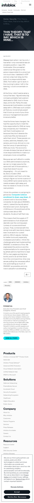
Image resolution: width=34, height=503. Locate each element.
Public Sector (7, 404)
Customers (6, 418)
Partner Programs (9, 421)
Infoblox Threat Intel (7, 12)
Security (10, 10)
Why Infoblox (7, 415)
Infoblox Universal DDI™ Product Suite (15, 357)
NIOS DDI (6, 360)
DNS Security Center (10, 450)
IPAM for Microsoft (9, 375)
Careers (5, 433)
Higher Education (9, 401)
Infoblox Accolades (9, 430)
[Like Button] (26, 274)
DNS (10, 282)
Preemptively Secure (10, 386)
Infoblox (26, 282)
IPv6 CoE (23, 10)
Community (6, 1)
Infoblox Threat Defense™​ (11, 363)
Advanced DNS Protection (11, 366)
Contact (14, 3)
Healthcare (6, 398)
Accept (17, 492)
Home (5, 19)
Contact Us (7, 436)
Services (6, 424)
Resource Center (8, 444)
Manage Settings (17, 487)
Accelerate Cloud (9, 389)
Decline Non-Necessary (17, 497)
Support (6, 447)
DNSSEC (17, 282)
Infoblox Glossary (9, 453)
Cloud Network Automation (12, 369)
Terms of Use (20, 479)
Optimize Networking (10, 383)
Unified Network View (10, 372)
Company (4, 10)
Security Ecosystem (9, 392)
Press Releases (8, 427)
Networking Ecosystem (10, 395)
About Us (6, 412)
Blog (15, 1)
